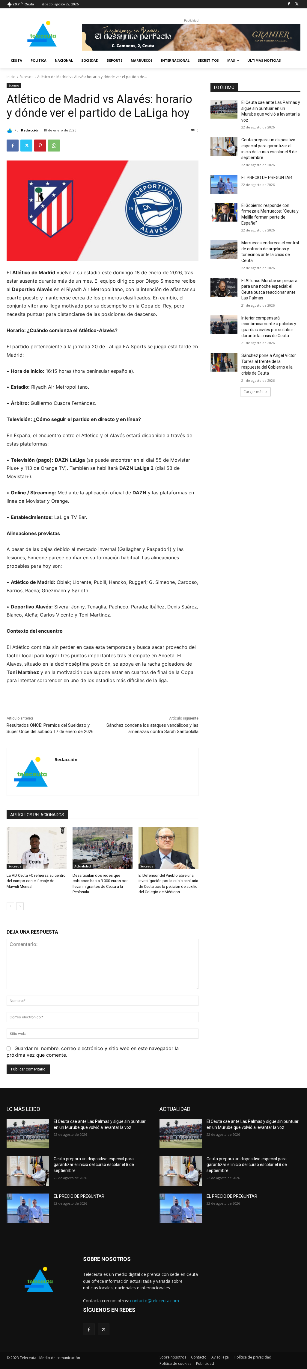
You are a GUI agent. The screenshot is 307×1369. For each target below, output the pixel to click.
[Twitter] (297, 4)
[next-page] (20, 906)
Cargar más (253, 391)
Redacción (30, 130)
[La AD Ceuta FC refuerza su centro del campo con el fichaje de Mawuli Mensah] (37, 848)
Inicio (11, 76)
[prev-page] (10, 906)
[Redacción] (10, 130)
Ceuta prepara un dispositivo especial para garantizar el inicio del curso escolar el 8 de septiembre (94, 1164)
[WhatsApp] (54, 146)
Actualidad (82, 866)
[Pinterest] (40, 146)
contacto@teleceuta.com (154, 1300)
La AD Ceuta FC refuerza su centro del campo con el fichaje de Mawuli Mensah (36, 880)
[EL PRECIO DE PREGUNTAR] (223, 184)
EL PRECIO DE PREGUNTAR (266, 177)
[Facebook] (288, 4)
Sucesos (26, 76)
